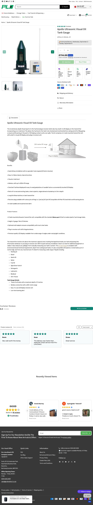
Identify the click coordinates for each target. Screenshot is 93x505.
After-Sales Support (27, 458)
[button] (88, 15)
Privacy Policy (44, 458)
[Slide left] (4, 51)
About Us (42, 452)
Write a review (82, 308)
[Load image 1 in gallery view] (7, 86)
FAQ (22, 452)
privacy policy (67, 437)
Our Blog (23, 455)
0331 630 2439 (6, 479)
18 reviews (16, 413)
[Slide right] (52, 51)
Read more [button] (32, 418)
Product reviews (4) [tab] (6, 327)
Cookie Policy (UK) (45, 460)
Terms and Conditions (46, 463)
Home (3, 22)
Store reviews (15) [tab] (18, 327)
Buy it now (82, 62)
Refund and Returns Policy (47, 455)
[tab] (13, 118)
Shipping (70, 57)
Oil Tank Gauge (62, 245)
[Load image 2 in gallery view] (18, 86)
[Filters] (79, 327)
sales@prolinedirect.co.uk (8, 481)
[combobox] (42, 7)
